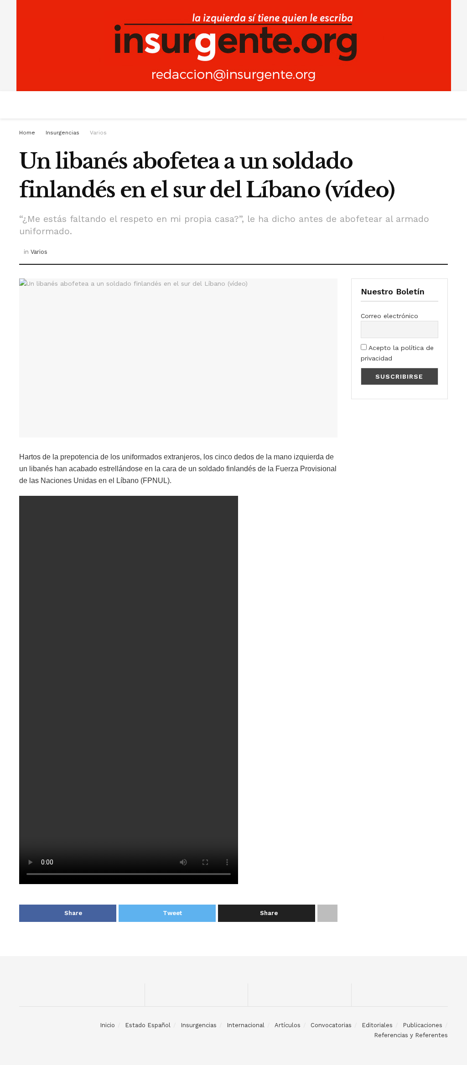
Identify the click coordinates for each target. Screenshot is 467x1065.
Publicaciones (422, 1025)
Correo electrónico (389, 315)
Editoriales (377, 1025)
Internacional (246, 1025)
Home (27, 132)
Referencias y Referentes (411, 1035)
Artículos (288, 1025)
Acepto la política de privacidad (397, 352)
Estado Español (148, 1025)
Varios (98, 132)
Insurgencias (62, 132)
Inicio (107, 1025)
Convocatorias (331, 1025)
